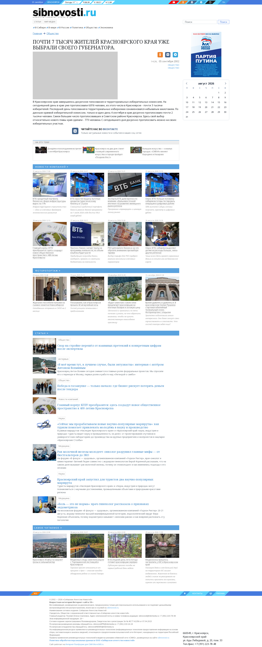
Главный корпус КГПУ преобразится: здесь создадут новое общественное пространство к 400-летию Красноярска (47, 253)
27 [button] (206, 112)
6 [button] (206, 97)
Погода (68, 2)
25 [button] (193, 112)
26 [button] (199, 112)
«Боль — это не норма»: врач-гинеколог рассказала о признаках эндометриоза (103, 505)
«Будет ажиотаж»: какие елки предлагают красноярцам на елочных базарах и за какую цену (124, 305)
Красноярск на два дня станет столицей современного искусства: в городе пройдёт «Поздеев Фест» (109, 152)
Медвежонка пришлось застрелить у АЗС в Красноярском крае (161, 562)
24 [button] (187, 112)
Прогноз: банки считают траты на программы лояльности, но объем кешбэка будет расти (86, 250)
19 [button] (199, 107)
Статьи (37, 21)
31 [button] (187, 116)
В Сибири (40, 27)
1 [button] (218, 92)
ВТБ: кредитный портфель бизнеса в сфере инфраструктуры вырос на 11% (49, 201)
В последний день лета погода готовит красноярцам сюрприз (123, 560)
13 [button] (206, 102)
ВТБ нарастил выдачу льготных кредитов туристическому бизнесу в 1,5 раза (85, 201)
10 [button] (187, 102)
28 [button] (212, 112)
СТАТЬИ (41, 333)
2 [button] (225, 92)
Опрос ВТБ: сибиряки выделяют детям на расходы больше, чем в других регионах (161, 250)
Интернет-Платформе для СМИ (79, 644)
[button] (187, 83)
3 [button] (187, 97)
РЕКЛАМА (220, 593)
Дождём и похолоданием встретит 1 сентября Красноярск (64, 150)
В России (64, 27)
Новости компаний (68, 399)
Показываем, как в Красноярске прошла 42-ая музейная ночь (85, 303)
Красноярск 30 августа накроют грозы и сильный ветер (48, 560)
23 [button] (225, 107)
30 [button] (225, 112)
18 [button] (193, 107)
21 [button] (212, 107)
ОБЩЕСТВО (173, 65)
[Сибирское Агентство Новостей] (64, 12)
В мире (52, 27)
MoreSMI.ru (98, 644)
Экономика (106, 27)
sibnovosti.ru (113, 607)
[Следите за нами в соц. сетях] (174, 2)
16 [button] (225, 102)
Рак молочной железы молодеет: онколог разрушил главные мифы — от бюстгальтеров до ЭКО (108, 453)
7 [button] (212, 97)
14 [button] (212, 102)
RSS (35, 593)
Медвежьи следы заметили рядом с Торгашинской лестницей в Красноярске (87, 562)
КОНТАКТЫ (197, 593)
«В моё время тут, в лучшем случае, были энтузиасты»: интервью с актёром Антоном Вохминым (110, 366)
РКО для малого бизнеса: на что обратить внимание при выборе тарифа (123, 250)
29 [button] (219, 112)
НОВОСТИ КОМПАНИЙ (51, 166)
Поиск (223, 22)
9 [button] (225, 97)
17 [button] (187, 107)
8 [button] (218, 97)
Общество (91, 27)
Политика (77, 27)
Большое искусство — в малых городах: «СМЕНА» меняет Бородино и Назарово (157, 151)
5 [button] (199, 97)
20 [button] (206, 107)
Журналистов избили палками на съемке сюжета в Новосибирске (49, 303)
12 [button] (199, 102)
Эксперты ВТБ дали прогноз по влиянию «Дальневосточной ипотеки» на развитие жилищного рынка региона (124, 202)
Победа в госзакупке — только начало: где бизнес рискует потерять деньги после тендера (110, 387)
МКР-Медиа (49, 21)
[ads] (206, 55)
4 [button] (193, 97)
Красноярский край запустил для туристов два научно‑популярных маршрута (105, 481)
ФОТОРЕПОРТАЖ (47, 270)
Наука (61, 418)
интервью (63, 358)
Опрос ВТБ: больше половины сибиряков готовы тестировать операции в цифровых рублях (160, 201)
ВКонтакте (110, 129)
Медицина (63, 446)
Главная (37, 33)
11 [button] (193, 102)
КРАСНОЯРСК (53, 2)
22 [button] (219, 107)
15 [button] (219, 102)
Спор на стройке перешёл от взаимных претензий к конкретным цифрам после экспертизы (109, 347)
